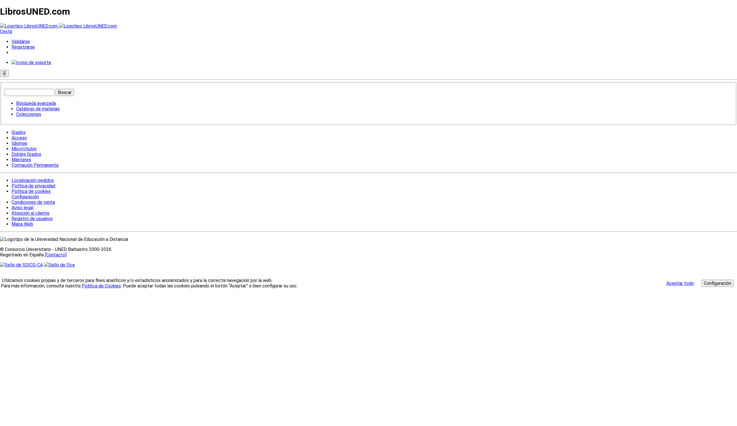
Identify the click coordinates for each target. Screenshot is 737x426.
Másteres (21, 159)
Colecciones (28, 114)
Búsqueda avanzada (36, 103)
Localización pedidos (33, 180)
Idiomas (19, 143)
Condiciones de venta (33, 202)
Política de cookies (31, 191)
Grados (19, 132)
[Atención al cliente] (31, 62)
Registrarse (23, 47)
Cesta (6, 31)
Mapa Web (22, 224)
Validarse (21, 41)
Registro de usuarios (32, 218)
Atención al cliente (31, 213)
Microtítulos (24, 148)
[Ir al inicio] (58, 26)
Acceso (19, 138)
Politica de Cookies (101, 286)
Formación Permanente (35, 165)
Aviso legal (22, 207)
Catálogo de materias (38, 109)
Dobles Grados (26, 154)
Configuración (25, 196)
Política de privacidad (33, 186)
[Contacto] (56, 255)
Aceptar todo (680, 283)
